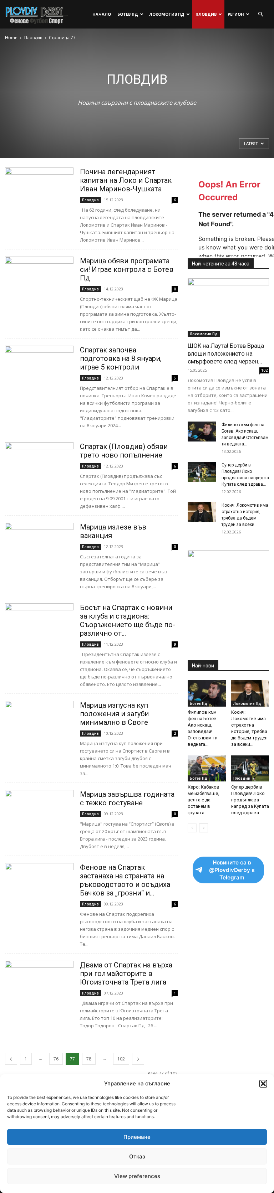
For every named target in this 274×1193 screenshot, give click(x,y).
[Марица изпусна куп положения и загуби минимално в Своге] (39, 725)
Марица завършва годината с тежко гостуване (127, 798)
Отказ (137, 1156)
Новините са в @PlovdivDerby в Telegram (232, 870)
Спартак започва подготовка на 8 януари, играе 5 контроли (121, 358)
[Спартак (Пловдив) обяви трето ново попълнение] (39, 467)
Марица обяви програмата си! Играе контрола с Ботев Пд (126, 269)
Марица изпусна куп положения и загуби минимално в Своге (114, 714)
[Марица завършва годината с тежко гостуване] (39, 815)
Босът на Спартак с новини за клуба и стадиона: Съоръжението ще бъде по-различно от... (127, 620)
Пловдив (206, 14)
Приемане (137, 1136)
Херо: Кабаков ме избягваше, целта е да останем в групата (203, 799)
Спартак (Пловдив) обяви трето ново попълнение (124, 450)
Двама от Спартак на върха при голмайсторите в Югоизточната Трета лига (126, 973)
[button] (263, 1083)
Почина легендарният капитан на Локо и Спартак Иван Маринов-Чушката (126, 180)
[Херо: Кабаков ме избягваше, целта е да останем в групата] (207, 768)
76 (56, 1059)
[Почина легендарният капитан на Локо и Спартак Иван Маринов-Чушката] (39, 192)
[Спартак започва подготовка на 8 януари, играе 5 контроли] (39, 370)
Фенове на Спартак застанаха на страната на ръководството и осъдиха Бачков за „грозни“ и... (125, 880)
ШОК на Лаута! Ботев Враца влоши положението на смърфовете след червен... (226, 353)
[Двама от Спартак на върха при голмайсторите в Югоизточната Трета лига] (39, 985)
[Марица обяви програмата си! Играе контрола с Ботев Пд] (39, 281)
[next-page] (138, 1059)
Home (11, 38)
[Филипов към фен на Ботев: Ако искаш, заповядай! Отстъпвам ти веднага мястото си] (202, 431)
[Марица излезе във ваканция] (39, 547)
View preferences (137, 1176)
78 (88, 1059)
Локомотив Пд (166, 14)
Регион (236, 14)
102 (121, 1059)
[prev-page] (11, 1059)
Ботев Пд (127, 14)
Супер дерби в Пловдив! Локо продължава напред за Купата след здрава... (250, 799)
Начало (101, 14)
